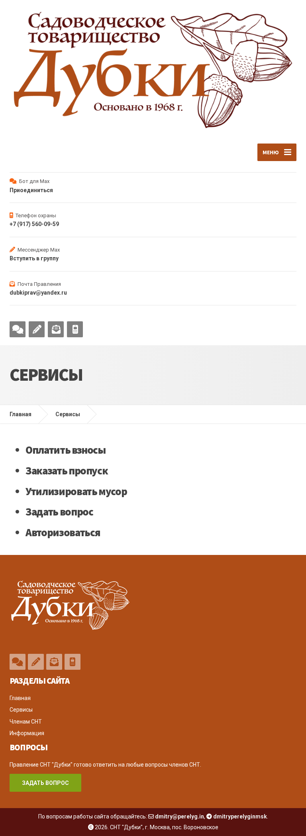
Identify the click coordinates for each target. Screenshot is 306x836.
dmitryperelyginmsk (240, 816)
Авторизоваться (63, 532)
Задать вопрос (59, 511)
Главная (20, 414)
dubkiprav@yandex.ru (38, 292)
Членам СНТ (26, 721)
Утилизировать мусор (76, 491)
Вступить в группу (34, 258)
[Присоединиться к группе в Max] (37, 329)
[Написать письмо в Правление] (56, 329)
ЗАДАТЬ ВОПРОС (45, 783)
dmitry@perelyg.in (179, 816)
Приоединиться (31, 190)
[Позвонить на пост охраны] (75, 329)
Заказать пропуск (67, 470)
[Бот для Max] (18, 329)
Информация (27, 733)
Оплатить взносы (66, 449)
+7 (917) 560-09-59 (34, 224)
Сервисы (67, 414)
